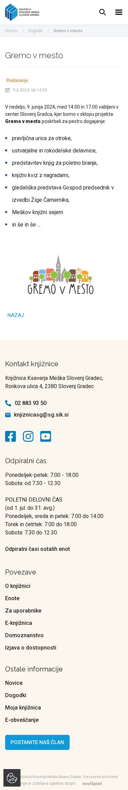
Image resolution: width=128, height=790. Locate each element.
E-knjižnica (18, 623)
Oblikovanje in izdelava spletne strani (40, 783)
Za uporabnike (23, 610)
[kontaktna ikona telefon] (8, 403)
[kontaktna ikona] (12, 436)
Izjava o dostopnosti (30, 647)
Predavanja (17, 80)
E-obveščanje (22, 720)
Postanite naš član (37, 742)
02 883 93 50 (30, 403)
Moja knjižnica (23, 707)
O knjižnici (17, 586)
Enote (12, 598)
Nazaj (16, 315)
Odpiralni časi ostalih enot (37, 549)
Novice (14, 683)
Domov (11, 30)
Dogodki (35, 30)
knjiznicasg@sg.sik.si (41, 414)
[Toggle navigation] (119, 12)
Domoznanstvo (24, 635)
